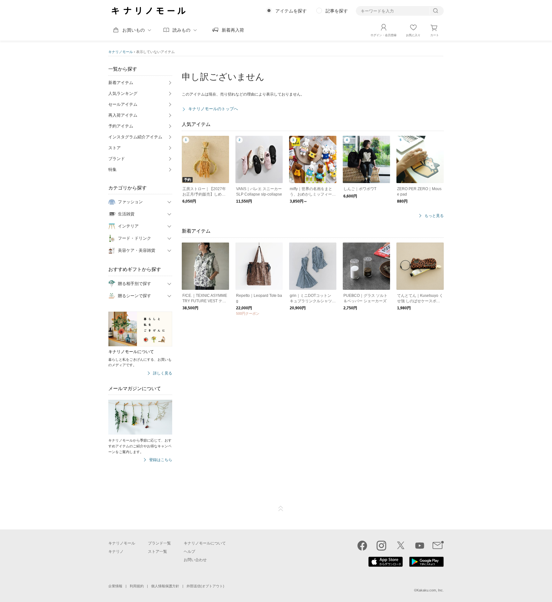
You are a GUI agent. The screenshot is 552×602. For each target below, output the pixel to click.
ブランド (116, 158)
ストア (114, 147)
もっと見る (434, 216)
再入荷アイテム (122, 115)
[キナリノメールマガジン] (438, 545)
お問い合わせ (195, 560)
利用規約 (137, 586)
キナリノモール (120, 52)
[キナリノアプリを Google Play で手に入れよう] (426, 565)
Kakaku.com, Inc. (430, 590)
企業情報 (115, 586)
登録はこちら (160, 460)
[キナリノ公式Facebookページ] (362, 545)
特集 (112, 169)
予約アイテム (120, 126)
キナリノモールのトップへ (213, 108)
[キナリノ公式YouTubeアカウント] (419, 545)
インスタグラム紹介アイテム (135, 137)
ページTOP (281, 508)
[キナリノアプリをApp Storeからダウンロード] (385, 565)
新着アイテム (120, 82)
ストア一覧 (157, 551)
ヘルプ (189, 551)
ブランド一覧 (159, 543)
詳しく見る (162, 373)
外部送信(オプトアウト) (205, 586)
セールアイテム (122, 104)
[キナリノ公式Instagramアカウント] (381, 545)
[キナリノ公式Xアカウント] (400, 545)
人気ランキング (122, 93)
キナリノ (116, 551)
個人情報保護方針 (165, 586)
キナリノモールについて (205, 543)
